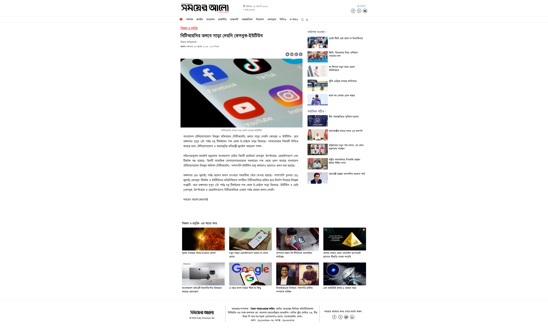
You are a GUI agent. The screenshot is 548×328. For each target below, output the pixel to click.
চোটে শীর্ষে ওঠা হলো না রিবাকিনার (346, 38)
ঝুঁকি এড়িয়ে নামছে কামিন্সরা (343, 81)
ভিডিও (283, 19)
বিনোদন (260, 19)
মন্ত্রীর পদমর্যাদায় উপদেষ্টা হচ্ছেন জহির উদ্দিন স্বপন (344, 161)
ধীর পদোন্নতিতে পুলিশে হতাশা (344, 116)
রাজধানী (234, 19)
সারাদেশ (210, 19)
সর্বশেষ (189, 19)
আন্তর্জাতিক (247, 19)
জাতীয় (200, 19)
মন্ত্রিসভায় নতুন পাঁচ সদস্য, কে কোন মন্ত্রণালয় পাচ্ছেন (346, 147)
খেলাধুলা (271, 19)
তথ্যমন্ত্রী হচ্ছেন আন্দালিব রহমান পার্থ (347, 173)
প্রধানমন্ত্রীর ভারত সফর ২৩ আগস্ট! (346, 130)
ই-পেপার (361, 6)
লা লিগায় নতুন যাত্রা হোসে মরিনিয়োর (342, 68)
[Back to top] (543, 322)
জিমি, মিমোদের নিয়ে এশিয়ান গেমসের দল (343, 54)
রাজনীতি (222, 19)
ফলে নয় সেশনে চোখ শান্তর (342, 95)
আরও (295, 19)
